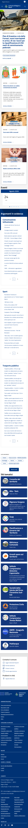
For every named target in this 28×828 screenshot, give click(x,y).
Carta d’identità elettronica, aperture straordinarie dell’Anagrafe (13, 272)
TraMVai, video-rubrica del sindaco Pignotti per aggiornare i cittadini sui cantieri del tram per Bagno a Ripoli (13, 420)
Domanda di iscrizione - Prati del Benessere (12, 332)
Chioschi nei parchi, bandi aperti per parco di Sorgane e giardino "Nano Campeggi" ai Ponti (13, 243)
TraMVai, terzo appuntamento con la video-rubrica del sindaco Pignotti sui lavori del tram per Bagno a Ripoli (13, 408)
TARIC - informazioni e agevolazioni (13, 268)
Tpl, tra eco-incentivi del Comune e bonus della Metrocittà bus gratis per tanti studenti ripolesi (13, 433)
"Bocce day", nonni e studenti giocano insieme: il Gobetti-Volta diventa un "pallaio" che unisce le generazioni (13, 338)
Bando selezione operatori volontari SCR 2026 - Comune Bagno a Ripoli (13, 237)
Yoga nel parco (7, 328)
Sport (5, 291)
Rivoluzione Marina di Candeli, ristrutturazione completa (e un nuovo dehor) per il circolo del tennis (13, 345)
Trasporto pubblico (11, 365)
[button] (6, 1)
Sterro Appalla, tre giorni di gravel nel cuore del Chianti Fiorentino (13, 324)
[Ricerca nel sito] (25, 6)
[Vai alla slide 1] (9, 206)
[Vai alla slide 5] (16, 206)
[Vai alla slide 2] (11, 206)
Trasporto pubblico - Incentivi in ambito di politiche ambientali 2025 (13, 389)
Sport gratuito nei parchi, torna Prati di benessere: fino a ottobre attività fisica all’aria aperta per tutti (13, 317)
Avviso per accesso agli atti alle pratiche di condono (12, 259)
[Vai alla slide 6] (18, 206)
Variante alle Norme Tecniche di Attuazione (12, 226)
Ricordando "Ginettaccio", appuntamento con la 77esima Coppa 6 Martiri (13, 297)
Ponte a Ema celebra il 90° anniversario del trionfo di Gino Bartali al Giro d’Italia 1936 (13, 307)
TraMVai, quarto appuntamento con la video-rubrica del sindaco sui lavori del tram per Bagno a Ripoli (13, 400)
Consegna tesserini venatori (11, 230)
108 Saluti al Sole (8, 302)
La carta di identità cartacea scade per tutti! (13, 264)
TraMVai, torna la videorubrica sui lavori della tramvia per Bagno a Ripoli (13, 414)
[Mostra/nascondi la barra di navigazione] (2, 6)
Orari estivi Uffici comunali (10, 233)
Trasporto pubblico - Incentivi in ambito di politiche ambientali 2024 (13, 427)
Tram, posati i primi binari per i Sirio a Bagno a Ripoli (13, 394)
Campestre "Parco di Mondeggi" (12, 312)
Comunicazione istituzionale (9, 220)
